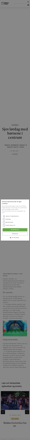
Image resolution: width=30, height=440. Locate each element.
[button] (15, 238)
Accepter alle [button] (15, 229)
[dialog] (15, 220)
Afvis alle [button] (15, 233)
